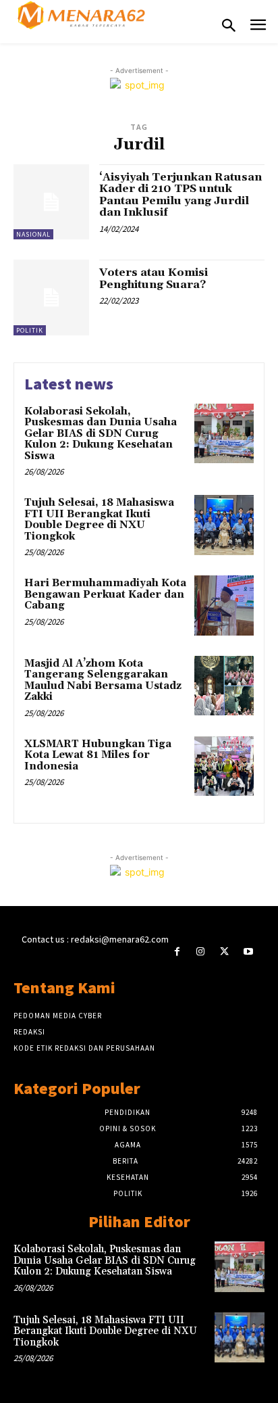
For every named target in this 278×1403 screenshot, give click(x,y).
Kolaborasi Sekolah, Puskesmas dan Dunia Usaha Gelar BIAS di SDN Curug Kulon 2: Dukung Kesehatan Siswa (100, 433)
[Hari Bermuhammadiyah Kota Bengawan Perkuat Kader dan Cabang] (224, 605)
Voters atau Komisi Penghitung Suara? (153, 278)
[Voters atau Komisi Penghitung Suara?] (51, 297)
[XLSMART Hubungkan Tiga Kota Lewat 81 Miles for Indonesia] (224, 766)
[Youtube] (248, 951)
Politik (29, 330)
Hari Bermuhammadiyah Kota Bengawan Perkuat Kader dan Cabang (105, 594)
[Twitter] (224, 951)
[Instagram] (200, 951)
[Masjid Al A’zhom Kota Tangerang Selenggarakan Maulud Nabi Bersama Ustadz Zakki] (224, 685)
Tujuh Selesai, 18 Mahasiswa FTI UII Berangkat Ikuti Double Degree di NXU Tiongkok (99, 519)
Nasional (33, 234)
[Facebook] (177, 951)
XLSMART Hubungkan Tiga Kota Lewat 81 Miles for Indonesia (97, 755)
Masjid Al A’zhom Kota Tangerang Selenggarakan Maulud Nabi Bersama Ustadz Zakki (103, 680)
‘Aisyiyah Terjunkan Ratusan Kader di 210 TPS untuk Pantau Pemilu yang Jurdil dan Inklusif (180, 195)
